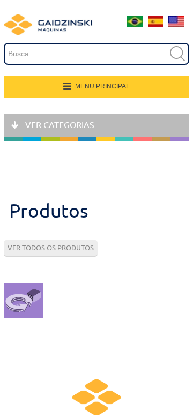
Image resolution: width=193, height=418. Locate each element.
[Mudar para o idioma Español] (156, 23)
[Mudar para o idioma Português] (135, 23)
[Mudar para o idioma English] (176, 23)
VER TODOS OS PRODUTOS (51, 248)
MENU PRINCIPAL (102, 86)
